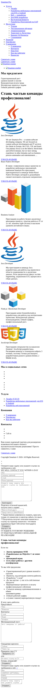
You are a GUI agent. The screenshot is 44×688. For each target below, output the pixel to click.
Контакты (15, 48)
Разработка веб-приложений (18, 405)
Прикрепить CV (8, 654)
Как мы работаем (18, 53)
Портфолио (10, 42)
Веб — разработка (18, 15)
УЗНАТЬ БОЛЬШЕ (9, 159)
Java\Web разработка (19, 17)
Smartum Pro (6, 2)
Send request (6, 503)
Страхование (16, 37)
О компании (11, 44)
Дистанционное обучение (21, 28)
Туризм (14, 26)
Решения (9, 40)
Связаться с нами (8, 59)
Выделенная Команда (20, 20)
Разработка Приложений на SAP (24, 22)
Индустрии (10, 24)
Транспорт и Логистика (21, 33)
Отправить (6, 526)
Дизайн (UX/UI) (12, 399)
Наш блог (15, 51)
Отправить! (6, 663)
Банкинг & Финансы (19, 35)
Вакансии (15, 55)
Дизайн (14, 8)
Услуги (9, 6)
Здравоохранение (18, 31)
